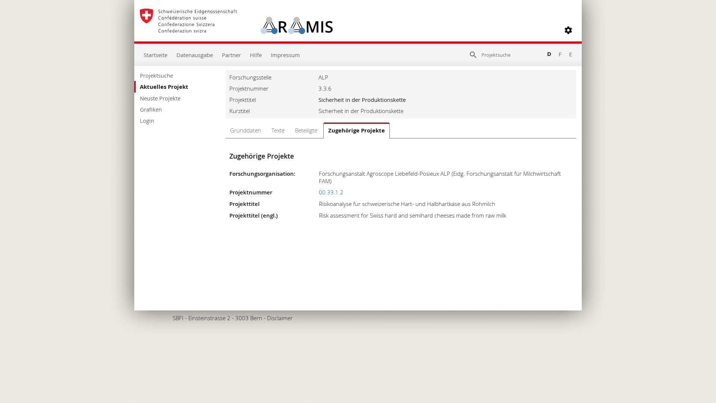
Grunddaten (245, 130)
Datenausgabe (194, 55)
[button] (568, 30)
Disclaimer (280, 318)
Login (147, 120)
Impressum (285, 55)
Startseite (155, 55)
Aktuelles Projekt (164, 87)
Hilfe (256, 55)
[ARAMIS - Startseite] (236, 30)
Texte (278, 130)
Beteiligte (306, 130)
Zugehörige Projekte (356, 130)
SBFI (178, 318)
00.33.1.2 (331, 192)
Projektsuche (156, 75)
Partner (231, 55)
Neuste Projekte (160, 98)
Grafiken (151, 109)
